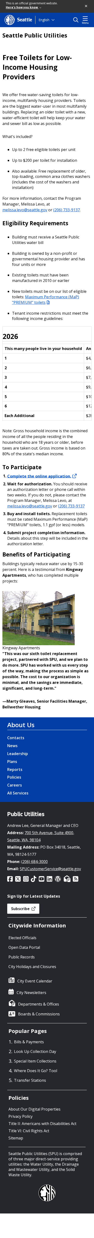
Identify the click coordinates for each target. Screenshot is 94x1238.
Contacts (15, 737)
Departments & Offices (38, 1004)
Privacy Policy (20, 1116)
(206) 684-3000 (34, 861)
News (12, 745)
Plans (12, 761)
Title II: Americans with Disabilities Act (42, 1123)
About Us (20, 724)
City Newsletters (31, 992)
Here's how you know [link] (22, 7)
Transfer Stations (30, 1080)
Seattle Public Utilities (34, 35)
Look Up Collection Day (35, 1051)
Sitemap (15, 1138)
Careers (14, 785)
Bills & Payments (29, 1041)
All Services (17, 793)
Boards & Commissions (39, 1014)
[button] (86, 6)
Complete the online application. (39, 476)
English (44, 20)
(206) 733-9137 (66, 210)
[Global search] (77, 20)
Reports (14, 769)
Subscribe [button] (21, 908)
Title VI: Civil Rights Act (28, 1130)
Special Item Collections (35, 1061)
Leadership (17, 753)
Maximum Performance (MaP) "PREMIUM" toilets (45, 299)
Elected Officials (22, 937)
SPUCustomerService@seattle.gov (50, 868)
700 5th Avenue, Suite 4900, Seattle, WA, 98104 (40, 836)
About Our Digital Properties (34, 1109)
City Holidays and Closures (32, 966)
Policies (14, 777)
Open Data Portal (24, 947)
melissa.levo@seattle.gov (24, 210)
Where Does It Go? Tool (35, 1070)
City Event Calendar (34, 981)
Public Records (21, 957)
